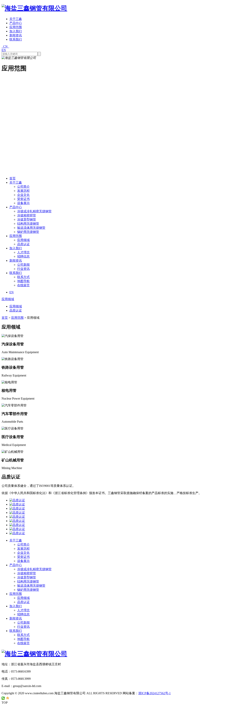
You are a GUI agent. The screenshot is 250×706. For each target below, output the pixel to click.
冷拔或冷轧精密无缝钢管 (34, 211)
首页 (12, 178)
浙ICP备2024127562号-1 (154, 693)
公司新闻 (23, 264)
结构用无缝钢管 (28, 223)
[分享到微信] (3, 698)
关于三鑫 (15, 19)
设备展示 (23, 203)
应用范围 (15, 27)
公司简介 (23, 186)
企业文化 (23, 194)
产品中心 (15, 23)
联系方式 (23, 277)
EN (4, 50)
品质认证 (23, 244)
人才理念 (23, 252)
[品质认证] (128, 500)
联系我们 (15, 39)
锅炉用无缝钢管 (28, 231)
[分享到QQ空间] (7, 698)
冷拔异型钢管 (26, 219)
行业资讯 (23, 268)
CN (5, 46)
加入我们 (15, 31)
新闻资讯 (15, 35)
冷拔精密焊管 (26, 215)
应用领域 (23, 240)
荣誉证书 (23, 199)
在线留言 (23, 285)
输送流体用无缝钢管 (31, 227)
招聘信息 (23, 256)
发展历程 (23, 190)
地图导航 (23, 281)
